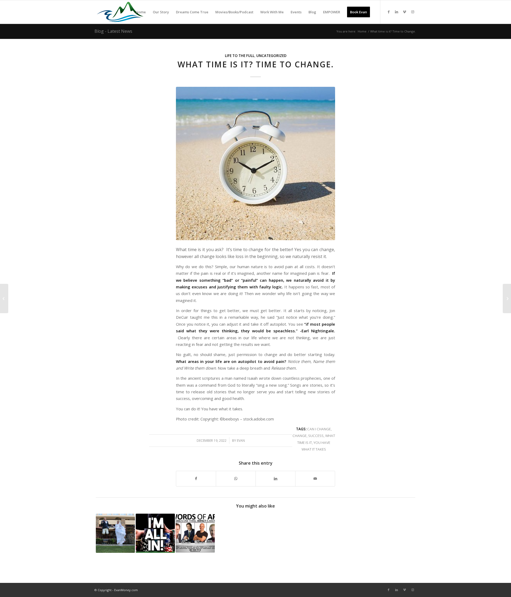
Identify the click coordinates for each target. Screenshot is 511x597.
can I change (319, 429)
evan (241, 440)
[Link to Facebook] (389, 12)
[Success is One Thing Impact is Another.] (195, 533)
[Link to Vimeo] (405, 12)
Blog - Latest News (113, 31)
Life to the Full (239, 55)
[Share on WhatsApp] (236, 478)
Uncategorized (271, 55)
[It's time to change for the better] (255, 163)
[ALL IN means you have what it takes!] (155, 533)
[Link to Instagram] (413, 12)
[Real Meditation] (4, 298)
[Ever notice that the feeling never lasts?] (115, 533)
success (316, 435)
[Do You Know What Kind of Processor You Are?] (507, 298)
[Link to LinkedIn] (397, 12)
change (299, 435)
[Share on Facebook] (196, 478)
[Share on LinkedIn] (275, 478)
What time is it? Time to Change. (256, 64)
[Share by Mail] (315, 478)
